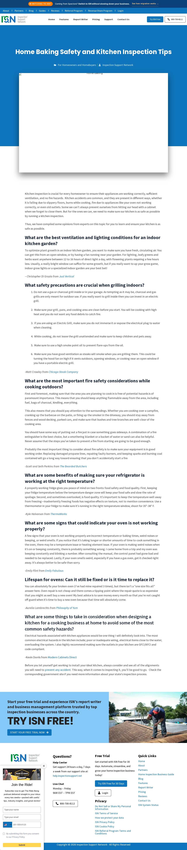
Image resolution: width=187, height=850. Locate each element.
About (6, 10)
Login (120, 10)
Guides (42, 10)
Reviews (55, 10)
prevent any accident (58, 670)
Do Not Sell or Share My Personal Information (113, 808)
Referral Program (74, 10)
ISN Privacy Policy (104, 822)
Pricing (96, 19)
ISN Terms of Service (106, 813)
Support (108, 19)
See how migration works (145, 3)
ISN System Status (148, 805)
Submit (22, 845)
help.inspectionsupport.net (67, 775)
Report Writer (80, 19)
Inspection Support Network (117, 65)
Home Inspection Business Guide (156, 774)
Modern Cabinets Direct (62, 657)
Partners (19, 10)
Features (64, 19)
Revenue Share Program (100, 10)
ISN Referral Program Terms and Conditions (113, 832)
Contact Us (123, 19)
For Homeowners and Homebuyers (77, 65)
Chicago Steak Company (63, 372)
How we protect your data (109, 817)
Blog (31, 10)
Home (51, 19)
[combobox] (7, 825)
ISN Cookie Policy (104, 826)
